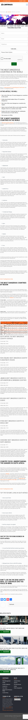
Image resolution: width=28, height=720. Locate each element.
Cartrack (9, 11)
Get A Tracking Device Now (6, 279)
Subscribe (17, 699)
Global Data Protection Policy (7, 690)
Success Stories (17, 684)
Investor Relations (6, 684)
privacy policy (8, 707)
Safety (3, 682)
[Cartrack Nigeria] (7, 5)
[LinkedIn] (16, 717)
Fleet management (18, 688)
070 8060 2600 (7, 1)
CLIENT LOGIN (22, 1)
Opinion (15, 682)
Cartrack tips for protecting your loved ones (14, 87)
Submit (14, 63)
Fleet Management (6, 680)
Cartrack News (17, 680)
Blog (15, 678)
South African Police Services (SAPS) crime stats (12, 479)
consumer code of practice (7, 710)
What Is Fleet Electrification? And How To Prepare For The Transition (12, 669)
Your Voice (4, 688)
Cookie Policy (5, 692)
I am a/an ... (14, 49)
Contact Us (4, 686)
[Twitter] (14, 717)
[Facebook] (12, 717)
